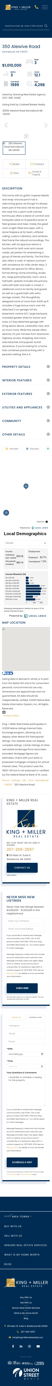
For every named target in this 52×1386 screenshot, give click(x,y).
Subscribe (22, 988)
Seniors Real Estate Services (25, 1245)
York (30, 780)
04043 (8, 784)
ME (24, 780)
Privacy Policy (11, 715)
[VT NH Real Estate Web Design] (26, 1373)
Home (5, 780)
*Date (10, 1048)
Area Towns (20, 1216)
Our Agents (11, 875)
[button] (46, 26)
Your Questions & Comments (22, 1072)
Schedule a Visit (35, 1017)
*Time (10, 1061)
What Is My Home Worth (26, 1313)
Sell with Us (13, 1235)
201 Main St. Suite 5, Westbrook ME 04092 (27, 1326)
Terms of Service (26, 1174)
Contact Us (22, 867)
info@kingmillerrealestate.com (27, 1337)
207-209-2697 (37, 7)
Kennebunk (42, 780)
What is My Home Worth (22, 1254)
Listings (16, 780)
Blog (8, 1264)
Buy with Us (13, 1226)
